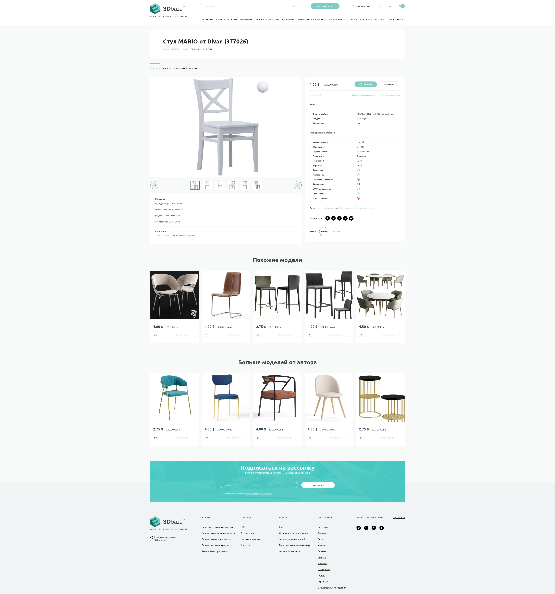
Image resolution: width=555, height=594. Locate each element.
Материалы (246, 20)
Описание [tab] (166, 69)
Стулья (185, 49)
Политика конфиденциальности (218, 533)
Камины (322, 545)
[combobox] (245, 6)
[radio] (311, 95)
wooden (332, 208)
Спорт (391, 20)
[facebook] (327, 218)
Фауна (354, 20)
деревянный (350, 208)
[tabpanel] (277, 160)
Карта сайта (399, 517)
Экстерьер (232, 20)
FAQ (242, 527)
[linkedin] (345, 218)
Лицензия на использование (363, 95)
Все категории (247, 533)
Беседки (322, 557)
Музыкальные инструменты (312, 20)
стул (370, 208)
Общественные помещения (332, 587)
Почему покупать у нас (390, 95)
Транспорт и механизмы (267, 20)
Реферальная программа (214, 551)
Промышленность (338, 20)
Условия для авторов (289, 551)
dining (340, 208)
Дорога (321, 575)
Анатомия (380, 20)
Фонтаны (322, 563)
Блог (281, 527)
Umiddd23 (336, 232)
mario (325, 208)
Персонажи (366, 20)
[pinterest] (339, 218)
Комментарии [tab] (180, 69)
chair (320, 208)
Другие (400, 20)
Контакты (245, 545)
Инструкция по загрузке (252, 539)
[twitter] (333, 218)
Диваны (322, 551)
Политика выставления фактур (294, 545)
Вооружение (288, 20)
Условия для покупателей (292, 539)
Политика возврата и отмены (217, 539)
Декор (321, 539)
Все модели (207, 20)
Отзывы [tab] (193, 69)
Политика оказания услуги (215, 545)
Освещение (324, 569)
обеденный (362, 208)
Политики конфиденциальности (258, 493)
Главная (166, 49)
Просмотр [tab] (155, 69)
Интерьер (220, 20)
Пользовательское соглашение (217, 527)
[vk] (351, 218)
